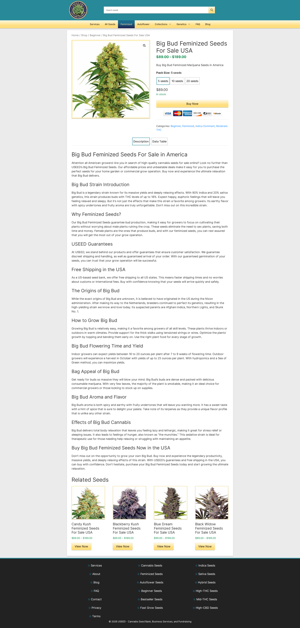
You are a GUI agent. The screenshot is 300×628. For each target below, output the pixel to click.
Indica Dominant (205, 126)
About (96, 574)
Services (95, 24)
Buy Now (192, 103)
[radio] (163, 81)
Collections (161, 24)
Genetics (181, 24)
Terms (96, 616)
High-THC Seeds (207, 590)
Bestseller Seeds (151, 599)
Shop (84, 35)
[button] (144, 45)
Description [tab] (141, 141)
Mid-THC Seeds (206, 599)
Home (75, 35)
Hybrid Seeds (206, 582)
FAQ (198, 24)
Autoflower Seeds (151, 582)
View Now (81, 546)
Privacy (96, 607)
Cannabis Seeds (151, 565)
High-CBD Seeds (207, 607)
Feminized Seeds (151, 574)
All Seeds (110, 24)
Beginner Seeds (151, 590)
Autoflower (143, 24)
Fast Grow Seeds (151, 607)
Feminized (126, 24)
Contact (96, 599)
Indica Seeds (206, 565)
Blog (207, 24)
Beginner (95, 35)
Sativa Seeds (206, 574)
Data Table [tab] (159, 141)
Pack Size (163, 72)
